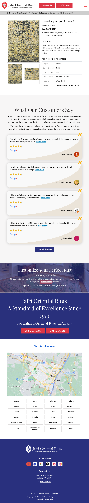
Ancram (71, 422)
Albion (35, 406)
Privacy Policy (44, 493)
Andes (17, 429)
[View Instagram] (60, 464)
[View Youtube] (28, 464)
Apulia (71, 429)
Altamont (35, 412)
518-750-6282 (64, 5)
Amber (16, 417)
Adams (71, 401)
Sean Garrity (66, 154)
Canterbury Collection (38, 13)
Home (11, 13)
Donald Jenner (66, 210)
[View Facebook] (34, 464)
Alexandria (71, 406)
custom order (46, 282)
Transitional (21, 13)
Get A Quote (58, 330)
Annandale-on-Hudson (35, 429)
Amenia (35, 417)
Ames (53, 417)
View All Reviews (44, 249)
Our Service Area (44, 346)
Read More (41, 142)
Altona (53, 412)
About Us (34, 493)
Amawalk (71, 412)
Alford (17, 412)
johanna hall (67, 238)
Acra (34, 401)
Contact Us (47, 5)
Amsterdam (53, 422)
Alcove (53, 406)
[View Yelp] (54, 464)
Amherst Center (16, 422)
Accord (16, 401)
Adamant (53, 401)
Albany (16, 406)
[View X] (47, 464)
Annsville (53, 429)
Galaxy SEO (49, 499)
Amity (35, 422)
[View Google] (41, 464)
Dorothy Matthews (63, 182)
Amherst (71, 417)
